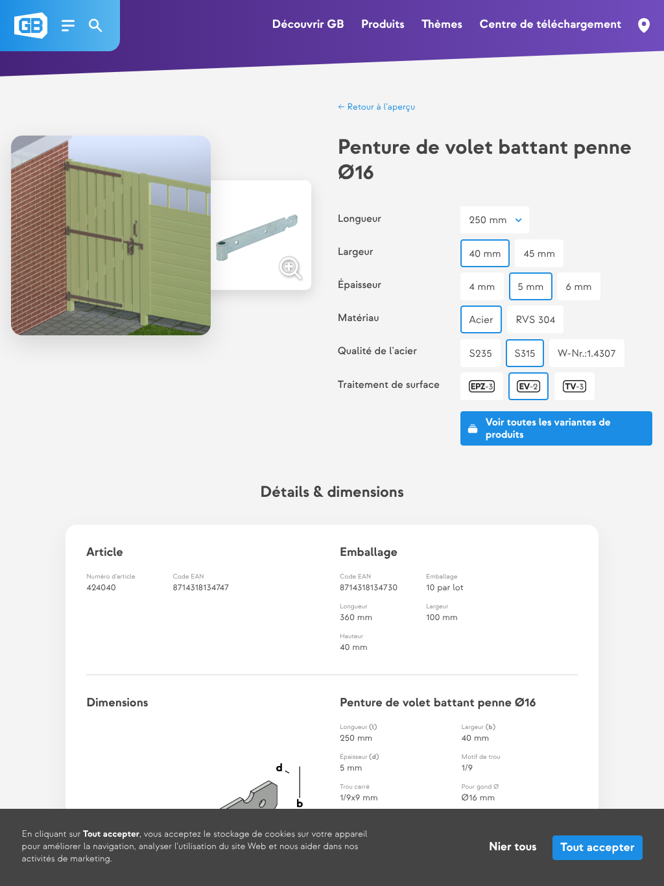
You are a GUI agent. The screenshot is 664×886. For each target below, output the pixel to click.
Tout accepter (597, 847)
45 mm (539, 254)
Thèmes (441, 25)
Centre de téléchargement (550, 25)
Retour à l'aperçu (380, 107)
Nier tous (512, 847)
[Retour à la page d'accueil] (30, 25)
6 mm (578, 287)
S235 (480, 354)
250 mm (487, 220)
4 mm (482, 287)
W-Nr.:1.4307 (587, 354)
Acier (481, 320)
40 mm (485, 254)
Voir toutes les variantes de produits (548, 428)
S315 (524, 354)
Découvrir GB (308, 25)
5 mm (530, 287)
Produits (383, 25)
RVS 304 (535, 320)
